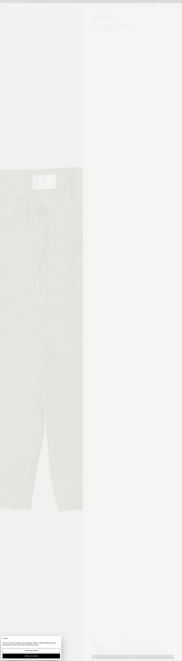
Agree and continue (31, 656)
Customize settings (31, 650)
